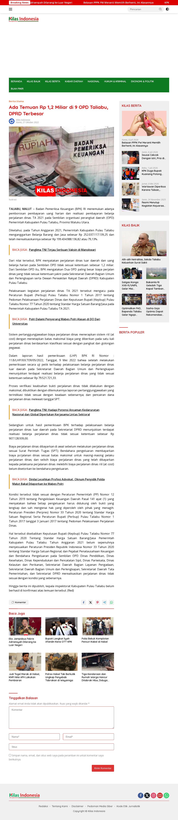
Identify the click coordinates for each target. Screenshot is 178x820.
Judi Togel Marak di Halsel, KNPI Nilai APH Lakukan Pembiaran (24, 677)
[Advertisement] (89, 51)
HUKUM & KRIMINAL (115, 81)
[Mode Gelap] (167, 9)
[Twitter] (147, 796)
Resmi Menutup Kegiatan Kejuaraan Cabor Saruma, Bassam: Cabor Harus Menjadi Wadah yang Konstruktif (153, 204)
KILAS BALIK (33, 81)
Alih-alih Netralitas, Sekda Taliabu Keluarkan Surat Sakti (141, 261)
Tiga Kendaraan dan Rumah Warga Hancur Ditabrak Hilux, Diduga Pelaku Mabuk (94, 677)
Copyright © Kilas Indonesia (89, 811)
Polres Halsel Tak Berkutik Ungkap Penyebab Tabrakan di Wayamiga (60, 677)
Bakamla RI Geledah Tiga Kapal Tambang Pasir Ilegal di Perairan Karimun (155, 285)
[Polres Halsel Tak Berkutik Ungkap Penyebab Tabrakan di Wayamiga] (61, 662)
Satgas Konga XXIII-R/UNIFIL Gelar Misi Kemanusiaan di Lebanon (131, 285)
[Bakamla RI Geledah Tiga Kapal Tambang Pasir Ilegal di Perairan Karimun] (156, 273)
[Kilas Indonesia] (23, 19)
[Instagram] (153, 796)
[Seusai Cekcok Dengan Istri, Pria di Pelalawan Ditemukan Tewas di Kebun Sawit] (130, 157)
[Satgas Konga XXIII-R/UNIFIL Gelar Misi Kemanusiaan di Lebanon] (132, 273)
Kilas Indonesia (23, 119)
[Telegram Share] (104, 602)
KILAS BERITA (52, 81)
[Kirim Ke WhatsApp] (111, 602)
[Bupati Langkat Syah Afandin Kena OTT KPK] (61, 626)
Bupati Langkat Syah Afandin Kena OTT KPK (58, 640)
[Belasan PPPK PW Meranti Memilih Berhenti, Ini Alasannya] (144, 123)
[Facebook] (140, 796)
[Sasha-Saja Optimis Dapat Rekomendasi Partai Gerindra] (156, 299)
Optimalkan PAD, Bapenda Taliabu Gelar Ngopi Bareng (132, 311)
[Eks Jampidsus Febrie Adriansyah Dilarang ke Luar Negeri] (25, 626)
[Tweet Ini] (90, 602)
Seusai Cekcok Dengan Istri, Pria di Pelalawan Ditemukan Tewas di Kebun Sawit (153, 156)
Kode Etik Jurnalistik (128, 806)
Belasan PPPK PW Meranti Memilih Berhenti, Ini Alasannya (100, 2)
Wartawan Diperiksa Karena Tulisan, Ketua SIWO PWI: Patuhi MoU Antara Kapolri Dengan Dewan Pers (154, 188)
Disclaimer (78, 806)
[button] (160, 9)
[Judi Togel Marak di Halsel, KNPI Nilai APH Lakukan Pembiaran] (25, 662)
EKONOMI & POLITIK (142, 81)
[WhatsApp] (166, 796)
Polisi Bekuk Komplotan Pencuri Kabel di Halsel (95, 640)
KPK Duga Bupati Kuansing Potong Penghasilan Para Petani (152, 172)
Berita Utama (16, 101)
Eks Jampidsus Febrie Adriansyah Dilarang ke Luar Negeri (22, 642)
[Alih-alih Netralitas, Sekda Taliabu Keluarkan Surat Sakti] (144, 243)
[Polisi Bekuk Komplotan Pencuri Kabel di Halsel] (98, 626)
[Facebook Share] (83, 602)
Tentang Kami (60, 806)
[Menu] (11, 9)
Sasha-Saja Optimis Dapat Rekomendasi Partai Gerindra (155, 311)
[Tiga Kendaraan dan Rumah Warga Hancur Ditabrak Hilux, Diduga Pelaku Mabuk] (98, 662)
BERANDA (16, 81)
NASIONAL (93, 81)
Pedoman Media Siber (100, 806)
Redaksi (43, 806)
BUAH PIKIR (17, 88)
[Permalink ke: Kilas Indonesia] (11, 121)
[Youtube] (160, 796)
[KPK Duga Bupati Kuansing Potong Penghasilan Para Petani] (130, 173)
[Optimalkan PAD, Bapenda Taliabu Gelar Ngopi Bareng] (132, 299)
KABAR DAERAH (74, 81)
